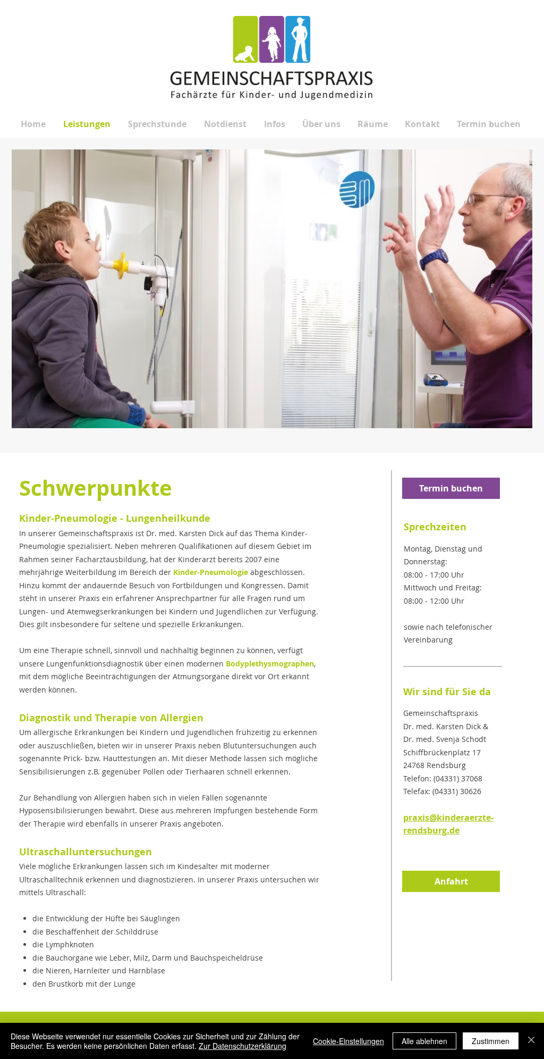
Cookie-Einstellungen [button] (348, 1041)
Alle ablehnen (424, 1041)
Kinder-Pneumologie (210, 572)
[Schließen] (531, 1040)
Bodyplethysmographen (270, 663)
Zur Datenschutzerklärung (242, 1045)
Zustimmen (490, 1041)
